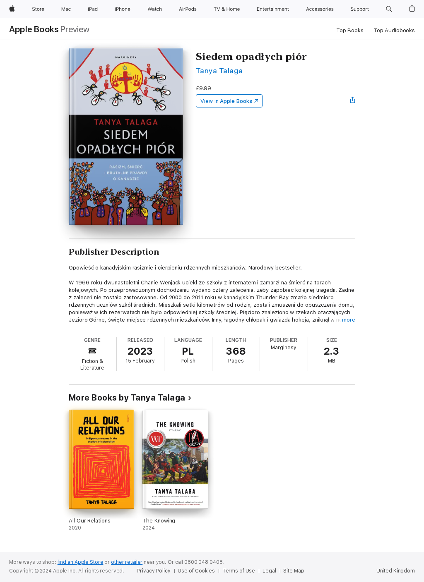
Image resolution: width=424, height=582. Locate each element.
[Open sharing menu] (352, 101)
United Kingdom (395, 571)
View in (226, 101)
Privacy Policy (153, 571)
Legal (269, 571)
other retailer (126, 562)
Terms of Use (238, 571)
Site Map (293, 571)
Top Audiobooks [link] (394, 30)
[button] (389, 9)
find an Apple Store (81, 562)
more (348, 320)
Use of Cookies (196, 571)
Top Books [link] (350, 30)
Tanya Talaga (219, 70)
